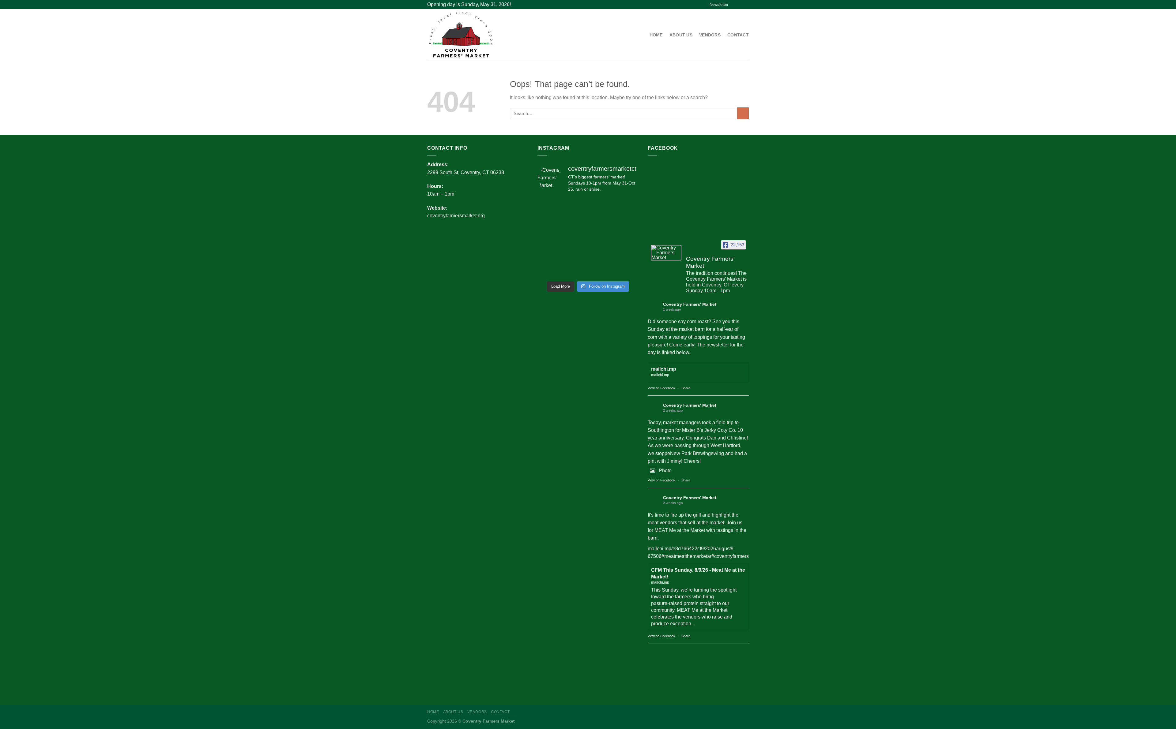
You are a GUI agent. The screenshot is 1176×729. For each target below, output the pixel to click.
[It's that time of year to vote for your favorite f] (627, 206)
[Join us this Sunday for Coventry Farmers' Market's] (575, 237)
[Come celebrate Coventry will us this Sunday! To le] (575, 221)
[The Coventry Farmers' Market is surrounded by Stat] (548, 237)
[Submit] (743, 113)
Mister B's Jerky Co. (703, 430)
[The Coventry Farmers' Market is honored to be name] (627, 221)
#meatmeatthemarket (684, 556)
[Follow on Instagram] (740, 4)
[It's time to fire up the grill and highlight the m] (601, 206)
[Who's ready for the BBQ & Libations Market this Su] (575, 269)
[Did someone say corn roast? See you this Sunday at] (575, 206)
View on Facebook (661, 388)
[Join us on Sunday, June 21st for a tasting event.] (601, 269)
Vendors (710, 34)
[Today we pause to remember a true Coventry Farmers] (548, 253)
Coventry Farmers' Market (689, 304)
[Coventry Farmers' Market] (666, 252)
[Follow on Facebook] (734, 4)
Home (656, 34)
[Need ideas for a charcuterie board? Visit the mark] (548, 269)
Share (685, 388)
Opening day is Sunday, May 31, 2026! (469, 4)
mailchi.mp (663, 369)
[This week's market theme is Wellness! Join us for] (601, 237)
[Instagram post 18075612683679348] (627, 269)
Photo (665, 470)
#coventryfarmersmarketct (739, 556)
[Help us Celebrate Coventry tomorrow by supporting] (548, 221)
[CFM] (475, 35)
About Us (680, 34)
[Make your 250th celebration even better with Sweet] (575, 253)
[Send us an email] (746, 4)
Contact (738, 34)
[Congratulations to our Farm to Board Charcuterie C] (627, 237)
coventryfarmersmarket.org (456, 215)
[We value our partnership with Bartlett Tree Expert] (627, 253)
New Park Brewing (690, 453)
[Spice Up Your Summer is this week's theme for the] (601, 221)
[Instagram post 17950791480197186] (601, 253)
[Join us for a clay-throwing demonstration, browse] (548, 206)
